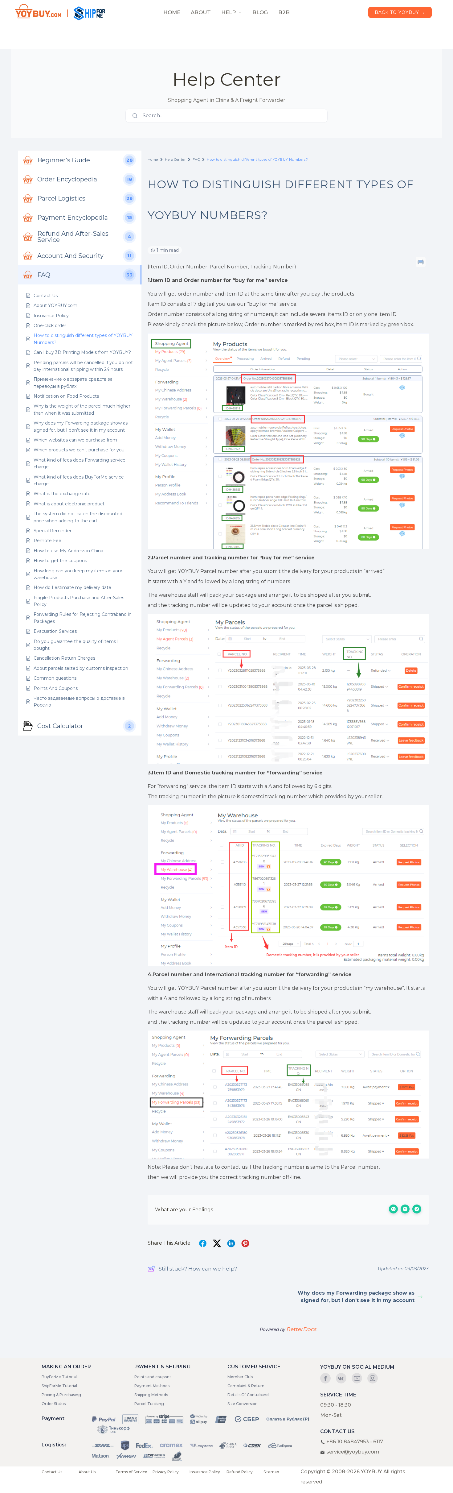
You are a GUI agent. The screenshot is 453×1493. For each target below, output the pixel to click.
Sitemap (271, 1472)
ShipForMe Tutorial (59, 1385)
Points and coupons (152, 1377)
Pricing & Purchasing (61, 1394)
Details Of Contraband (248, 1394)
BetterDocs (301, 1329)
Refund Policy (239, 1472)
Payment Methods (151, 1385)
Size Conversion (242, 1403)
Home (153, 159)
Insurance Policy (205, 1472)
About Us (87, 1472)
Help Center (175, 159)
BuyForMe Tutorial (59, 1377)
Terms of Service (131, 1472)
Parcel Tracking (149, 1403)
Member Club (240, 1377)
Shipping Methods (151, 1394)
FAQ (196, 159)
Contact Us (52, 1472)
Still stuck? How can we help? (198, 1269)
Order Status (54, 1403)
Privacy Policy (166, 1472)
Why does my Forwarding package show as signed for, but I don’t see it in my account (356, 1296)
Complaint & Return (245, 1385)
